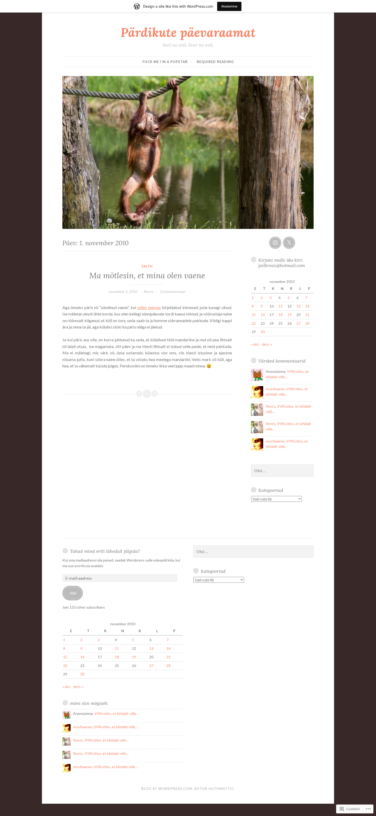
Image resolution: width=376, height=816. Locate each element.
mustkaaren (275, 389)
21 (307, 314)
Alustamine (229, 6)
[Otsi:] (282, 471)
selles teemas (149, 307)
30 (263, 332)
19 (289, 314)
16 (263, 314)
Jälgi (72, 593)
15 (254, 314)
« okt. (255, 344)
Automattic (221, 789)
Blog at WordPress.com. (167, 789)
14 (307, 306)
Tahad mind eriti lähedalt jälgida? (105, 551)
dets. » (267, 344)
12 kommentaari (172, 291)
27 (298, 323)
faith (147, 266)
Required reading (215, 62)
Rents (148, 291)
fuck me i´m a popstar (165, 62)
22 (254, 323)
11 (281, 306)
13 (298, 306)
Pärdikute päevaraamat (188, 32)
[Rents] (275, 243)
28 (307, 323)
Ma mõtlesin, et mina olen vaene (147, 275)
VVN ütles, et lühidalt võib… (116, 713)
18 (281, 314)
